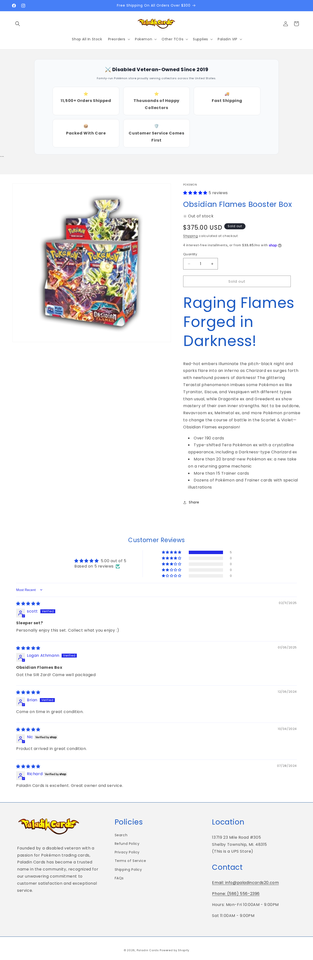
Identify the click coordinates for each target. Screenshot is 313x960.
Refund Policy (127, 843)
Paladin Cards (148, 950)
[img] (28, 603)
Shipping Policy (128, 869)
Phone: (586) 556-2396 (236, 893)
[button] (17, 23)
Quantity (190, 254)
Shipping (190, 236)
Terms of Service (130, 861)
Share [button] (194, 502)
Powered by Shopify (174, 950)
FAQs (119, 878)
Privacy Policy (127, 852)
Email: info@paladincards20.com (245, 882)
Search (121, 835)
